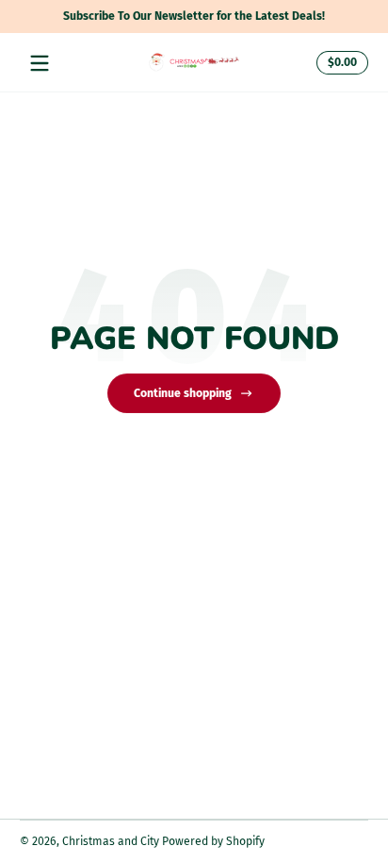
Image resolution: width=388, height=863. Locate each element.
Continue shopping (183, 393)
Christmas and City (110, 841)
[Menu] (39, 63)
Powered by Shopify (213, 841)
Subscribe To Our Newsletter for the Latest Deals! (194, 16)
